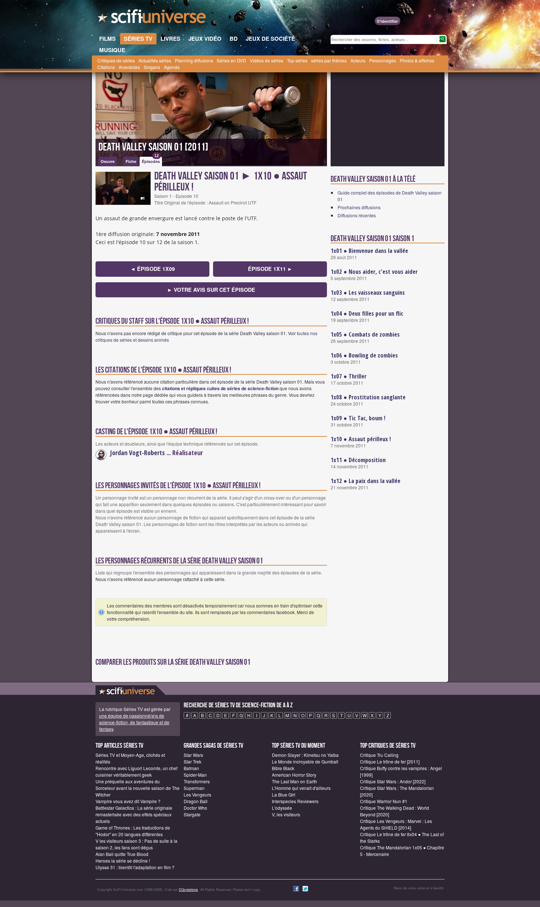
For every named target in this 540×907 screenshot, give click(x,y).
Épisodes (151, 160)
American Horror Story (294, 775)
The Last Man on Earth (294, 781)
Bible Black (283, 768)
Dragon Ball (196, 801)
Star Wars (193, 755)
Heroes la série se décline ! (123, 860)
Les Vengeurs (197, 794)
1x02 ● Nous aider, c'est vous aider (374, 272)
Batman (191, 768)
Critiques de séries (116, 60)
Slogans (152, 67)
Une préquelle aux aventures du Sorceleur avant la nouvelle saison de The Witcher (138, 788)
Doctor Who (195, 808)
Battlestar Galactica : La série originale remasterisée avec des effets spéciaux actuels (134, 814)
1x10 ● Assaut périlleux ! (361, 439)
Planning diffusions (194, 60)
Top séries (297, 60)
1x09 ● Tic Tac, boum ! (358, 418)
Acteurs (358, 60)
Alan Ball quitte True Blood (122, 854)
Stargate (192, 814)
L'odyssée (282, 808)
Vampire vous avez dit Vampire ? (128, 801)
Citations (106, 67)
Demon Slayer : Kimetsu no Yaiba (305, 755)
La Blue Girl (283, 794)
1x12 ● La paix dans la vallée (365, 481)
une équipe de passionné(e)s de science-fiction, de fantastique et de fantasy (134, 722)
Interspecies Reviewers (295, 801)
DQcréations (188, 889)
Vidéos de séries (266, 60)
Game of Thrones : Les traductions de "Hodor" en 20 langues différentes (133, 830)
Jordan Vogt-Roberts (137, 452)
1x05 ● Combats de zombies (365, 334)
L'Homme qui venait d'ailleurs (301, 788)
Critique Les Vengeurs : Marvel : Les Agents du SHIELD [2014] (396, 824)
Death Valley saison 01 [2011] (153, 147)
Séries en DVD (231, 60)
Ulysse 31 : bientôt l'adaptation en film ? (135, 867)
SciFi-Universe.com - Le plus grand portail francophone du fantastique (152, 18)
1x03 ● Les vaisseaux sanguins (368, 293)
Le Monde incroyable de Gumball (305, 761)
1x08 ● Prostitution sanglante (368, 397)
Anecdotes (129, 67)
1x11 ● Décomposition (358, 460)
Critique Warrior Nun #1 (383, 801)
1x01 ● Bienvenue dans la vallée (369, 251)
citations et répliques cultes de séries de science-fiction (220, 388)
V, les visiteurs (286, 814)
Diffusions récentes (357, 215)
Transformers (197, 781)
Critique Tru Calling (379, 755)
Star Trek (192, 761)
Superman (194, 788)
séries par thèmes (329, 60)
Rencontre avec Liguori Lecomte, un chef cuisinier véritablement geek (136, 771)
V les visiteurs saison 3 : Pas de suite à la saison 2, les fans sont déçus (136, 844)
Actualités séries (154, 60)
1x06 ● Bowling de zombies (364, 355)
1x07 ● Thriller (349, 376)
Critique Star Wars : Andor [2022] (392, 781)
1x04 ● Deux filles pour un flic (367, 313)
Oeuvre (108, 161)
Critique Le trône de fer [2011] (390, 761)
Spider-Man (195, 775)
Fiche (131, 161)
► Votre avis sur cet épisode (211, 289)
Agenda (172, 67)
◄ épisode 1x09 (152, 268)
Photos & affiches (417, 60)
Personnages (382, 60)
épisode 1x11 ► (270, 268)
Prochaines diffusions (359, 207)
